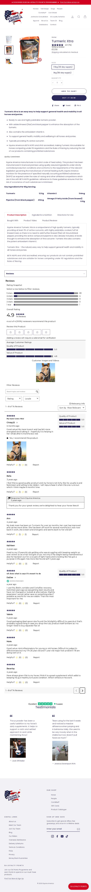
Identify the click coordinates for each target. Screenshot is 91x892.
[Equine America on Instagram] (52, 836)
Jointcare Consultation (39, 17)
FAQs (11, 851)
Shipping (55, 52)
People (59, 9)
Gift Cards (55, 806)
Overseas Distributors (17, 840)
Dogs (53, 9)
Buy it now (69, 98)
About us (12, 821)
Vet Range (45, 9)
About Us (44, 21)
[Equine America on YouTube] (62, 836)
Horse (53, 795)
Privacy (12, 855)
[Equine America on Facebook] (57, 836)
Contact (53, 25)
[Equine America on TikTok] (67, 836)
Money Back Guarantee (18, 858)
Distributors (43, 25)
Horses (35, 9)
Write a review (58, 47)
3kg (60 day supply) (62, 72)
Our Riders (13, 836)
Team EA (53, 21)
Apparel (36, 21)
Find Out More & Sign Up (14, 879)
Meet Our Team (15, 825)
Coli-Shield (52, 13)
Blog (60, 21)
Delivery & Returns (16, 844)
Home (54, 37)
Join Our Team (14, 829)
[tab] (16, 215)
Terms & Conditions (16, 847)
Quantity (56, 78)
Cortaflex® (42, 13)
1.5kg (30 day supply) (62, 67)
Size (54, 63)
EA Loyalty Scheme (57, 17)
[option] (45, 2)
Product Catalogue (58, 809)
